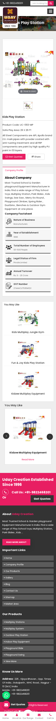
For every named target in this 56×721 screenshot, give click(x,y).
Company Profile (14, 170)
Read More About (16, 542)
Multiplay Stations (15, 622)
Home (8, 558)
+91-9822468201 (14, 3)
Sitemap (10, 597)
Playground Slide (14, 648)
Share (37, 156)
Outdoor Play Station (16, 635)
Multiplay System (14, 628)
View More (10, 661)
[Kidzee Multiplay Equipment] (28, 429)
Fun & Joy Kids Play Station (28, 363)
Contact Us (11, 590)
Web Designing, (46, 711)
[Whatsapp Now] (6, 695)
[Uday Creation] (10, 17)
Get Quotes (15, 156)
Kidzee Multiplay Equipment (28, 394)
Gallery (9, 577)
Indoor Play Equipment (17, 641)
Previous (6, 436)
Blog (7, 584)
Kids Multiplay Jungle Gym (28, 332)
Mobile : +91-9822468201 (16, 690)
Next (50, 437)
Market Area (12, 603)
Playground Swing (14, 654)
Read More (28, 459)
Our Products (12, 571)
